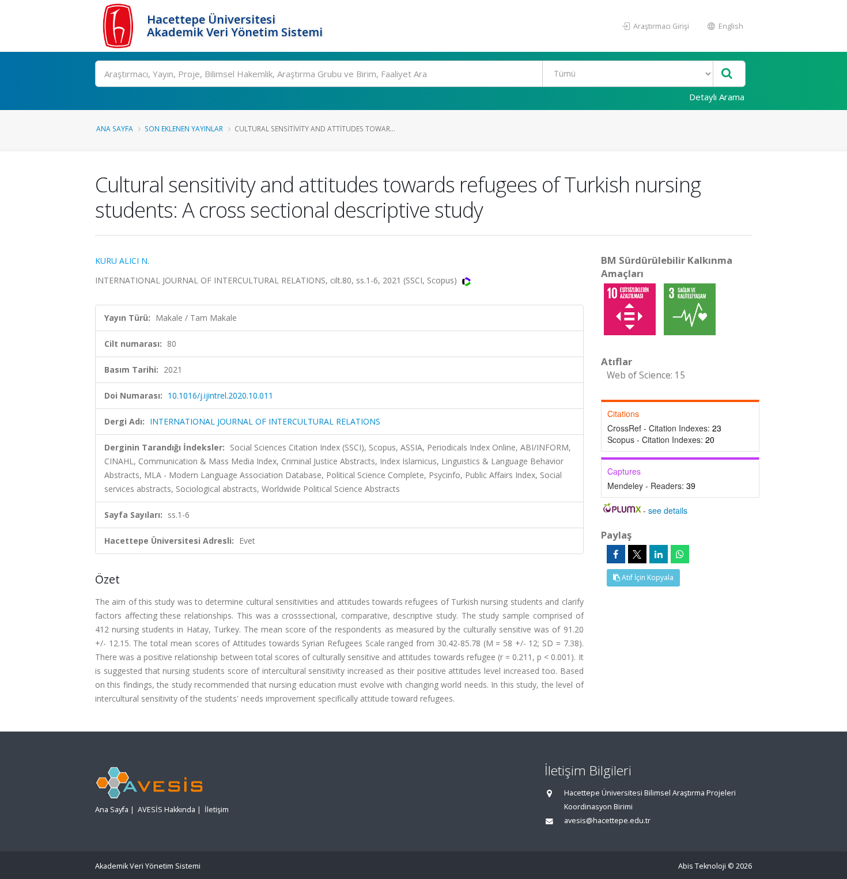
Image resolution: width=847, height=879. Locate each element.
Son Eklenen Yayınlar (184, 128)
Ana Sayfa (114, 128)
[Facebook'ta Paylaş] (616, 554)
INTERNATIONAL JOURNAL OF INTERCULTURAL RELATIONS (265, 421)
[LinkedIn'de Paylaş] (658, 554)
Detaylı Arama (716, 97)
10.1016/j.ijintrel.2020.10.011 (220, 395)
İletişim (217, 809)
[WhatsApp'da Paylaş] (680, 554)
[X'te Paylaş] (637, 554)
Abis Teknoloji (702, 866)
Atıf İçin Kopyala (647, 577)
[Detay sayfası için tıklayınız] (631, 308)
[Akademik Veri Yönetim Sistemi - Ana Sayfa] (119, 26)
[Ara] (727, 74)
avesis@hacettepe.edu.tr (607, 820)
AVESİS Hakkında (166, 809)
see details (667, 510)
